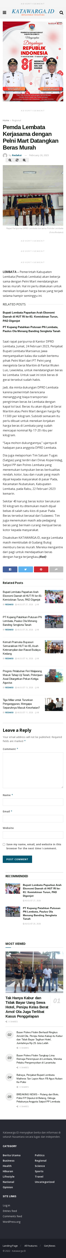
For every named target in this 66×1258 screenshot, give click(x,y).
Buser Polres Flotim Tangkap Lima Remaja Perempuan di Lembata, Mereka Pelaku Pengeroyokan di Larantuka (39, 1059)
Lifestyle (8, 1176)
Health (7, 1166)
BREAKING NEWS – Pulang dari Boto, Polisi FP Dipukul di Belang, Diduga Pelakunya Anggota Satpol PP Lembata (38, 1098)
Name (8, 795)
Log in (6, 1205)
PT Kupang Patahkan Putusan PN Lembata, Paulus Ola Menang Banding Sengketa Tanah (22, 620)
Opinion (8, 1187)
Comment (10, 749)
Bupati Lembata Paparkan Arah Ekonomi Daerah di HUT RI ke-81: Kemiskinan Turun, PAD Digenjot (30, 316)
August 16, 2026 (25, 658)
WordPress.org (11, 1221)
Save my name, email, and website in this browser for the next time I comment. (33, 846)
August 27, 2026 (25, 604)
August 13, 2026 (25, 687)
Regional (16, 120)
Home (6, 120)
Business (8, 1160)
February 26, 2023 (39, 155)
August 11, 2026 (25, 712)
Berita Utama (12, 1155)
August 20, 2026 (25, 629)
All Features (30, 1245)
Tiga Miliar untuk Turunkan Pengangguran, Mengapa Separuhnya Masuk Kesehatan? (21, 703)
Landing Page (10, 1245)
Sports (39, 1171)
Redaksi (17, 155)
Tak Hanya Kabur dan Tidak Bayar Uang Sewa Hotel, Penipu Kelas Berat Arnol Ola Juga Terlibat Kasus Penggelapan (27, 1007)
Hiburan (8, 1171)
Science (40, 1166)
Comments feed (12, 1216)
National (8, 1182)
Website (8, 828)
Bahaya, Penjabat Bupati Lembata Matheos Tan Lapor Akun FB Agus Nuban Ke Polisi (39, 1078)
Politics (40, 1155)
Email (7, 811)
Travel (39, 1176)
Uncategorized (44, 1182)
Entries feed (10, 1211)
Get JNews (49, 1245)
